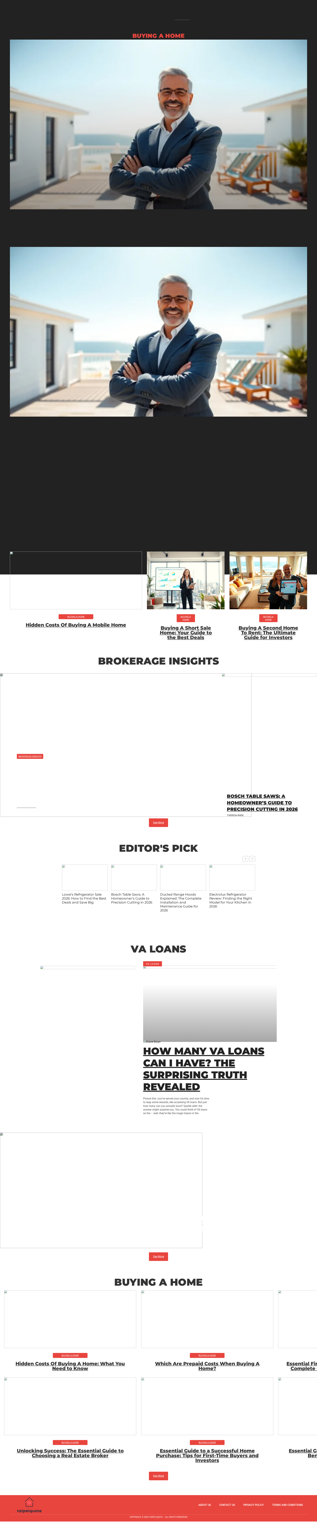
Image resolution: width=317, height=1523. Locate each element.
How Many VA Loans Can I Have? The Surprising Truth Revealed (203, 1069)
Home (182, 16)
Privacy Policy (253, 1505)
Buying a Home (203, 16)
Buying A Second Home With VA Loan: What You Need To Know (158, 226)
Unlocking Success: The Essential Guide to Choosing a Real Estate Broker (70, 1453)
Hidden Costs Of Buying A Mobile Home (76, 625)
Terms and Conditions (287, 1505)
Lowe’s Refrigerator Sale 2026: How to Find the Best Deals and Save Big (110, 782)
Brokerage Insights (232, 16)
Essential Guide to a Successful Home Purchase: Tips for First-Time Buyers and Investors (207, 1455)
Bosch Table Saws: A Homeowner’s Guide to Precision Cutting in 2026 (262, 802)
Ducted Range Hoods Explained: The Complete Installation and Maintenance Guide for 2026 (180, 902)
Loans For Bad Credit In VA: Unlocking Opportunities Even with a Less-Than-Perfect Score (158, 1227)
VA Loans (258, 16)
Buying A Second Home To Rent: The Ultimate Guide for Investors (268, 632)
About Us (276, 16)
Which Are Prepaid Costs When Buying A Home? (207, 1366)
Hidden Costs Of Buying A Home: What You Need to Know (70, 1366)
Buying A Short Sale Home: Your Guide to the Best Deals (186, 632)
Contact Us (296, 16)
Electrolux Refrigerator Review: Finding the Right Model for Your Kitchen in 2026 (230, 900)
